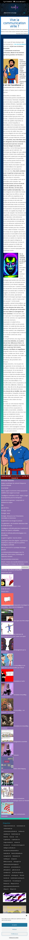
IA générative (16, 839)
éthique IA (13, 889)
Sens (22, 33)
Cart (2, 771)
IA (17, 837)
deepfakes (7, 834)
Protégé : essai (5, 513)
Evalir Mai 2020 (5, 589)
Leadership (26, 31)
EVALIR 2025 (5, 591)
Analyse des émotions (9, 826)
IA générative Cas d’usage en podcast (11, 521)
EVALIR (6, 837)
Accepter (14, 925)
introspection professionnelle (11, 850)
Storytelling (25, 33)
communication (8, 828)
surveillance (7, 872)
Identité (21, 31)
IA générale (7, 839)
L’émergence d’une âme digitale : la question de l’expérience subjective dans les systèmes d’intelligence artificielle (14, 543)
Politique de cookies (13, 937)
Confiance (21, 831)
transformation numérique (17, 878)
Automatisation (21, 826)
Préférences (14, 934)
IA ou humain (4, 488)
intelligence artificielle (9, 848)
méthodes (7, 867)
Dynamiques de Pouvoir (14, 29)
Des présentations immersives (9, 559)
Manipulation (16, 856)
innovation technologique (17, 845)
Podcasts (16, 755)
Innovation (7, 845)
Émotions (6, 883)
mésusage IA (17, 861)
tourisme (6, 878)
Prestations (18, 33)
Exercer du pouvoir (4, 31)
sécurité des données (17, 872)
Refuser (14, 929)
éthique (6, 889)
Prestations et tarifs (19, 681)
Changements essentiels (20, 741)
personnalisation (15, 867)
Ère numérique (17, 881)
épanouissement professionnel (11, 886)
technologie (14, 875)
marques (14, 859)
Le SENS (15, 785)
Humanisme (18, 31)
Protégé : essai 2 (6, 510)
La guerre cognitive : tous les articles (11, 538)
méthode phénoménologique (11, 864)
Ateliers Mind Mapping (19, 768)
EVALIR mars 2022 (6, 572)
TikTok (22, 875)
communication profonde (10, 831)
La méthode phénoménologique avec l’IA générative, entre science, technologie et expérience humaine (12, 554)
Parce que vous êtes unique (21, 620)
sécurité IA (7, 875)
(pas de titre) (5, 508)
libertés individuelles (16, 853)
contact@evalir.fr (16, 476)
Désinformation (15, 834)
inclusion (17, 842)
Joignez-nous (17, 586)
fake (2, 505)
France (12, 837)
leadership (7, 853)
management (7, 856)
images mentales (8, 842)
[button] (26, 915)
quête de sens (16, 870)
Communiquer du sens (5, 29)
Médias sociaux (8, 861)
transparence (7, 881)
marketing (7, 859)
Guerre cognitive (12, 31)
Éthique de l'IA (15, 883)
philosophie (7, 870)
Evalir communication (24, 29)
